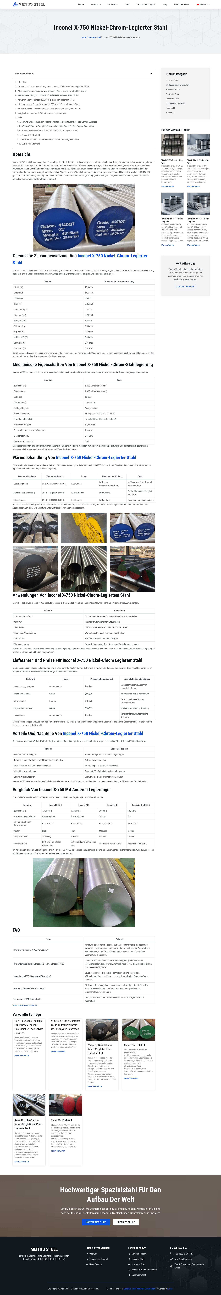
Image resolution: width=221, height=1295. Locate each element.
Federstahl (170, 108)
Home (81, 4)
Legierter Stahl (172, 80)
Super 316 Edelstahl (31, 135)
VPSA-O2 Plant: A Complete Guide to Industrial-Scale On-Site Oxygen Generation (58, 126)
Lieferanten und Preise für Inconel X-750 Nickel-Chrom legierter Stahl (49, 104)
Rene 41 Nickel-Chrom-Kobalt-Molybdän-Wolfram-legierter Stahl (50, 139)
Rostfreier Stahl (172, 94)
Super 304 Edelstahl (31, 144)
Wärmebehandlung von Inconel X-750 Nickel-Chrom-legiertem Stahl (48, 95)
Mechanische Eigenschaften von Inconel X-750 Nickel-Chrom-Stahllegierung (52, 91)
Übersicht (22, 82)
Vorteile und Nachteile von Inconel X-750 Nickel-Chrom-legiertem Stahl (49, 108)
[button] (151, 74)
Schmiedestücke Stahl (175, 103)
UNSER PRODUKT (137, 1248)
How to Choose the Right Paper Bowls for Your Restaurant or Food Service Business (59, 122)
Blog (165, 4)
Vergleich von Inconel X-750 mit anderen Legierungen (42, 113)
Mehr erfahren (22, 1055)
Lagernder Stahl (172, 99)
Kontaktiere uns (181, 4)
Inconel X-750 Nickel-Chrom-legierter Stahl (96, 457)
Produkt (94, 4)
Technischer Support (146, 4)
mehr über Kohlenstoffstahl (25, 1005)
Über (127, 4)
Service (111, 4)
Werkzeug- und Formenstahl (178, 85)
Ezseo (170, 1289)
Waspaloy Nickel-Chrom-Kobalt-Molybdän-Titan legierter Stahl (49, 130)
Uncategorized (94, 37)
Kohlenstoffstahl (173, 89)
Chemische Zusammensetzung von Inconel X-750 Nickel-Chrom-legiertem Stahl (53, 86)
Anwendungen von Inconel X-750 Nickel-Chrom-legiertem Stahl (46, 100)
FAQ (20, 117)
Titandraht (170, 112)
